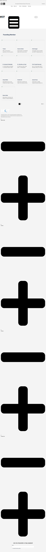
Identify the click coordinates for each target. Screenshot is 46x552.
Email (12, 545)
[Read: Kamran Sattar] (23, 43)
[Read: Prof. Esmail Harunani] (37, 58)
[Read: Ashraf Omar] (37, 74)
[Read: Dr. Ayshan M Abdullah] (8, 58)
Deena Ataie (5, 95)
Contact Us (43, 3)
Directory (29, 6)
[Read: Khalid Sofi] (23, 74)
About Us (15, 6)
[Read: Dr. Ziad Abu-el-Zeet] (23, 58)
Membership (24, 6)
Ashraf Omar (35, 79)
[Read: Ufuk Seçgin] (37, 43)
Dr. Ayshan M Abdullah (7, 64)
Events (20, 6)
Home (12, 6)
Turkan (4, 48)
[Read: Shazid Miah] (8, 74)
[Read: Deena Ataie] (8, 89)
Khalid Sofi (19, 79)
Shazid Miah (5, 79)
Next (42, 103)
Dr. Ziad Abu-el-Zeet (21, 64)
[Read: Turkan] (8, 43)
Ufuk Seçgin (34, 48)
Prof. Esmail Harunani (36, 64)
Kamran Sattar (20, 48)
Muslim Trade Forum (3, 0)
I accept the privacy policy (17, 548)
